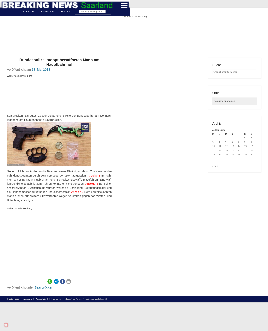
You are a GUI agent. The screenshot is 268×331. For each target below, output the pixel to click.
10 (213, 146)
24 (213, 154)
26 (226, 154)
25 (220, 154)
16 (252, 146)
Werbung (66, 11)
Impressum (47, 11)
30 (252, 154)
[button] (49, 281)
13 (232, 146)
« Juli (215, 166)
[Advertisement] (134, 38)
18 (220, 150)
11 (220, 146)
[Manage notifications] (6, 325)
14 (239, 146)
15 (245, 146)
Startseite (28, 11)
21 (239, 150)
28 (239, 154)
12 (226, 146)
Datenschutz (40, 299)
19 (226, 150)
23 (252, 150)
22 (245, 150)
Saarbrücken (44, 287)
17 (213, 150)
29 (245, 154)
